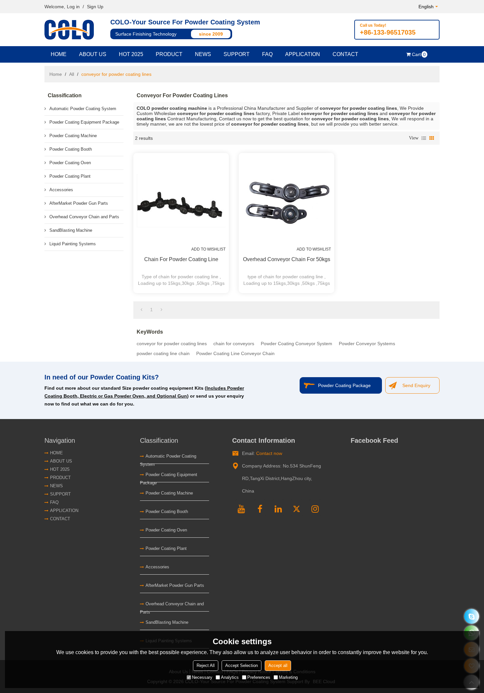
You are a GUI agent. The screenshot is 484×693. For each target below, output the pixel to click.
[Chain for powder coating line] (181, 200)
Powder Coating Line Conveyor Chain (235, 353)
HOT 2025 (131, 54)
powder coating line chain (163, 353)
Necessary (202, 677)
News (203, 54)
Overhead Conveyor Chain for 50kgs (286, 259)
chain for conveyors (233, 343)
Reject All (206, 665)
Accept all (277, 665)
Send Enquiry (416, 385)
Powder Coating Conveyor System (296, 343)
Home (59, 54)
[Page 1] (141, 310)
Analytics (230, 677)
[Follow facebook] (260, 507)
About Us (92, 54)
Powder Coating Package (344, 385)
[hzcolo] (471, 616)
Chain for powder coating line (181, 259)
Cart (419, 54)
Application (302, 54)
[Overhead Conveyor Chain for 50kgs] (286, 200)
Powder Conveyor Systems (367, 343)
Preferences (258, 677)
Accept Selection (241, 665)
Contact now (269, 453)
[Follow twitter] (297, 507)
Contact (345, 54)
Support (237, 54)
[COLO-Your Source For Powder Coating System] (70, 29)
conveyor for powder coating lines (172, 343)
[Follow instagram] (315, 507)
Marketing (288, 677)
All (71, 74)
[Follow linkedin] (278, 507)
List (424, 138)
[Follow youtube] (241, 507)
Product (169, 54)
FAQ (267, 54)
